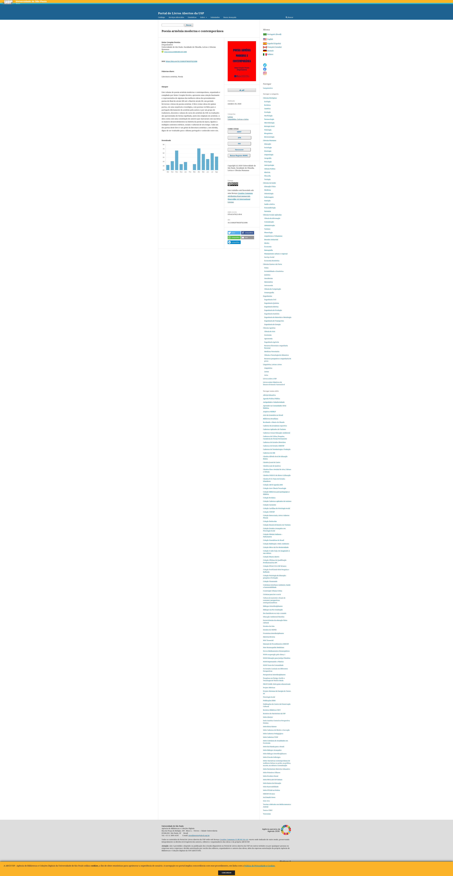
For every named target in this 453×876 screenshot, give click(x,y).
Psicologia (268, 162)
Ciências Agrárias (269, 328)
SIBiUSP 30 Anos (269, 794)
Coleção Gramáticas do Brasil (273, 540)
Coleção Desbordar (270, 521)
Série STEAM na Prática (271, 790)
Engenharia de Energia (272, 324)
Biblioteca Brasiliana (270, 419)
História (267, 172)
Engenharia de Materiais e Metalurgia (277, 317)
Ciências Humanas (269, 140)
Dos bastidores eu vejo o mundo (274, 613)
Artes (266, 375)
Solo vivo (266, 801)
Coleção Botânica (269, 498)
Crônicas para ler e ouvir (272, 594)
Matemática (268, 282)
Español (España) (274, 43)
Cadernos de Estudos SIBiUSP (273, 446)
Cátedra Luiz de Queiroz (272, 466)
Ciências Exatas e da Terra (272, 264)
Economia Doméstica (271, 261)
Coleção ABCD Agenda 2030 (273, 485)
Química (267, 275)
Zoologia (267, 112)
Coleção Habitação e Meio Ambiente (276, 544)
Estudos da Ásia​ (268, 626)
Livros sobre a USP (270, 379)
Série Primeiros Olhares (271, 772)
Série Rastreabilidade (271, 787)
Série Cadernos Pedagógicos (273, 734)
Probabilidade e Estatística (273, 271)
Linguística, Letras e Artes (238, 119)
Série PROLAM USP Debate (272, 780)
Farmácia (267, 211)
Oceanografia (269, 292)
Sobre (202, 17)
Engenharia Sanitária (271, 314)
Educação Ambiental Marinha (273, 617)
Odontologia (268, 193)
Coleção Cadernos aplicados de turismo (277, 501)
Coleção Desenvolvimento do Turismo (277, 525)
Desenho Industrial (271, 239)
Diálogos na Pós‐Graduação (273, 610)
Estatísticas (192, 17)
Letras (230, 117)
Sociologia (268, 147)
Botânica (267, 105)
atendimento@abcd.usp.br (199, 835)
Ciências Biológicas (270, 98)
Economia (267, 247)
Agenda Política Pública (271, 399)
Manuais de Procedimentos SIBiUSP (276, 644)
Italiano (270, 54)
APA (239, 138)
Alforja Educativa (269, 395)
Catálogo (161, 17)
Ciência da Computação (272, 289)
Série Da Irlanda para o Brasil (273, 746)
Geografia (267, 158)
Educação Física (270, 186)
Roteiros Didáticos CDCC (272, 710)
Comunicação (269, 222)
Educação (267, 144)
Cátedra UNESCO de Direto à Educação (277, 475)
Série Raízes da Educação (272, 783)
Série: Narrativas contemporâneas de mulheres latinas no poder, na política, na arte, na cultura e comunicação (277, 763)
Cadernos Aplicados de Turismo (274, 429)
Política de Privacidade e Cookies (259, 865)
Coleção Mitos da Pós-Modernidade (276, 547)
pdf (242, 90)
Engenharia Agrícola (271, 342)
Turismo (267, 229)
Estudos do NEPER (270, 630)
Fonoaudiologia (270, 208)
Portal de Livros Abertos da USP (181, 13)
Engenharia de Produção (273, 310)
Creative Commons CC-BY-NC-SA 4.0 (234, 839)
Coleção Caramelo (269, 505)
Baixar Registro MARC (239, 155)
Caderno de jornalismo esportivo (275, 426)
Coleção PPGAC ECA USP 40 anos (274, 566)
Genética (267, 108)
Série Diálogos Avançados (272, 750)
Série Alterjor (268, 717)
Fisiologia (267, 130)
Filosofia (267, 176)
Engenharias (267, 296)
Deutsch (270, 51)
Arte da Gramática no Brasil (273, 415)
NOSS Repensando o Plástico (273, 662)
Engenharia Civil (270, 300)
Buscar (290, 17)
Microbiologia (269, 123)
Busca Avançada (229, 17)
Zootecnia (267, 335)
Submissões (215, 17)
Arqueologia (268, 155)
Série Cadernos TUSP (270, 737)
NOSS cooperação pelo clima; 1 (274, 654)
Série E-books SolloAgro (272, 757)
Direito (266, 243)
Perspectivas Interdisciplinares (274, 675)
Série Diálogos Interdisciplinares (275, 754)
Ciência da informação (272, 218)
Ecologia (267, 101)
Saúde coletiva (269, 204)
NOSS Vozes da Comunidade (273, 665)
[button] (234, 233)
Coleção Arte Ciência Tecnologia (274, 488)
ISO (239, 144)
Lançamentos (268, 88)
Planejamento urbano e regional (275, 254)
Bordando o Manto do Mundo (274, 422)
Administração (269, 225)
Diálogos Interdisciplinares (273, 606)
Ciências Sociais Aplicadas (272, 215)
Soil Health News (269, 797)
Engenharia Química (271, 303)
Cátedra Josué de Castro (271, 462)
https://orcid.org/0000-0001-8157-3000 (175, 52)
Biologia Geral (269, 126)
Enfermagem (269, 197)
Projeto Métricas (269, 687)
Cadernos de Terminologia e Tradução (277, 449)
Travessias (267, 814)
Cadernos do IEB (269, 453)
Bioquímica (268, 133)
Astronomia (268, 285)
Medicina (267, 190)
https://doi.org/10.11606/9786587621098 (181, 61)
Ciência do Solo (269, 331)
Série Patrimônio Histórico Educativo (276, 769)
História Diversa (269, 637)
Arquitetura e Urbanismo (273, 236)
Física (266, 268)
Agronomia (268, 338)
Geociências (268, 278)
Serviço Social (269, 257)
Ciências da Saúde (269, 183)
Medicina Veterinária (271, 351)
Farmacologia (269, 119)
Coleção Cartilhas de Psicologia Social (276, 508)
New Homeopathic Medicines (273, 647)
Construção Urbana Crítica (272, 591)
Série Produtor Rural (270, 776)
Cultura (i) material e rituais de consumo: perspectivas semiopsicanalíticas (274, 600)
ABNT (239, 132)
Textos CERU (267, 810)
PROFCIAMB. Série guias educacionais (276, 684)
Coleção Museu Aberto (271, 557)
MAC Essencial (268, 640)
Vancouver (239, 150)
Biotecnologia (269, 137)
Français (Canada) (274, 47)
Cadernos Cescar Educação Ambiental (276, 433)
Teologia (267, 179)
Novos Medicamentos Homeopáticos (276, 651)
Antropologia (269, 165)
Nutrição (267, 201)
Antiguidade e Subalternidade (274, 402)
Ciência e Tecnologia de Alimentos (276, 355)
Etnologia (267, 151)
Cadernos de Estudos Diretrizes (274, 442)
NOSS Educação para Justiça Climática (276, 658)
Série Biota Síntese (270, 726)
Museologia (268, 232)
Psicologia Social (269, 697)
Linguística (268, 368)
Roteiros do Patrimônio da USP (274, 713)
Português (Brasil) (274, 34)
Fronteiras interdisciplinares (273, 633)
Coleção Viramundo (270, 581)
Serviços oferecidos (176, 17)
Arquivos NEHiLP (269, 412)
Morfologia (268, 116)
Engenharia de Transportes (274, 321)
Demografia (268, 250)
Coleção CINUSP (269, 512)
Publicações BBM (269, 700)
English (270, 39)
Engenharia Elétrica (271, 307)
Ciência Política (269, 169)
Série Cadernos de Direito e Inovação (276, 730)
